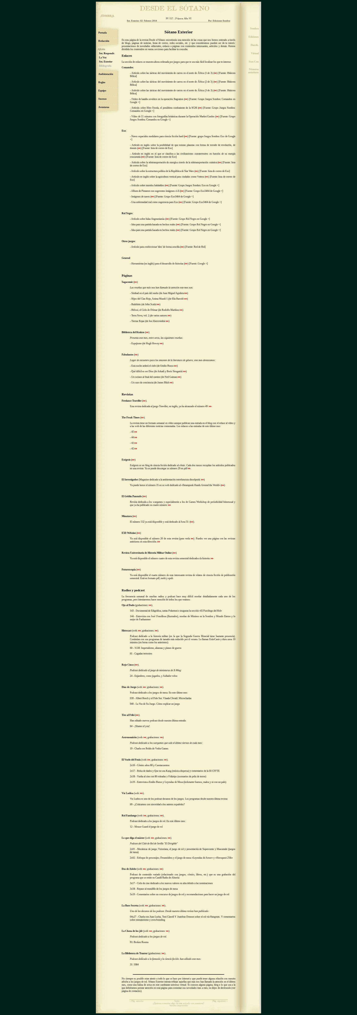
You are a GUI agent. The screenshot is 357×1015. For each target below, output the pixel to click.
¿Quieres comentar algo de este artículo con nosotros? (178, 1003)
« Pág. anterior (137, 1001)
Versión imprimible (178, 1005)
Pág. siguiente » (220, 1001)
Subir (177, 1001)
